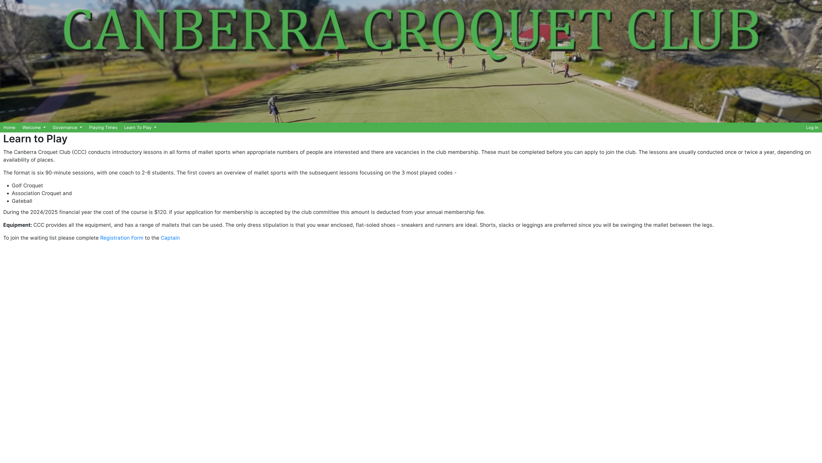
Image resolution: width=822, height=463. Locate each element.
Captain (170, 238)
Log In (812, 127)
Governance (66, 127)
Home (9, 127)
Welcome (32, 127)
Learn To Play (138, 127)
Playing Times (103, 127)
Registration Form (121, 238)
